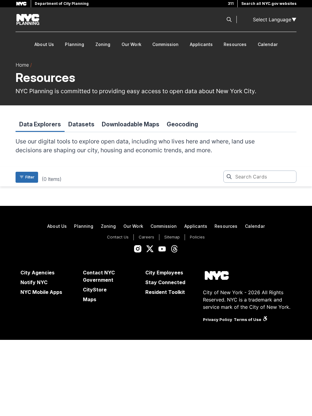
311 (231, 3)
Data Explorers (40, 124)
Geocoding (182, 124)
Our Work (131, 44)
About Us (44, 44)
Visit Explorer (47, 350)
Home (22, 65)
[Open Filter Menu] (27, 177)
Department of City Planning (62, 3)
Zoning (103, 44)
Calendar (268, 44)
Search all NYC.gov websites (268, 3)
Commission (165, 44)
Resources (235, 44)
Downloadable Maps (130, 124)
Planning (74, 44)
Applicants (201, 44)
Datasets (81, 124)
